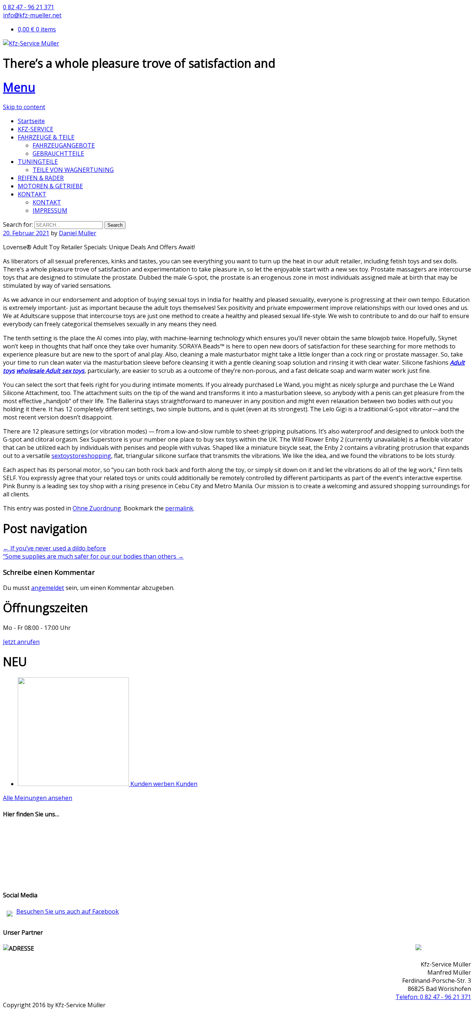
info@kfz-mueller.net (32, 15)
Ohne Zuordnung (97, 508)
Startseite (31, 121)
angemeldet (47, 588)
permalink (179, 508)
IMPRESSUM (50, 210)
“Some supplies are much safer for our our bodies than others (93, 556)
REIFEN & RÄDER (41, 178)
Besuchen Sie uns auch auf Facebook (67, 911)
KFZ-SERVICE (35, 129)
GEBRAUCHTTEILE (58, 153)
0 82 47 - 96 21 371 (28, 7)
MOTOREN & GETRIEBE (50, 186)
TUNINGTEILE (38, 162)
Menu (19, 87)
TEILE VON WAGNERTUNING (73, 170)
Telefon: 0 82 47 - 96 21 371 (433, 997)
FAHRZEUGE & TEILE (46, 137)
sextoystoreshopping (81, 456)
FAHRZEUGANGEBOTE (64, 145)
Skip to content (24, 107)
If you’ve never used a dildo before (54, 548)
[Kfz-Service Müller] (31, 43)
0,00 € (37, 29)
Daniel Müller (77, 233)
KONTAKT (32, 194)
